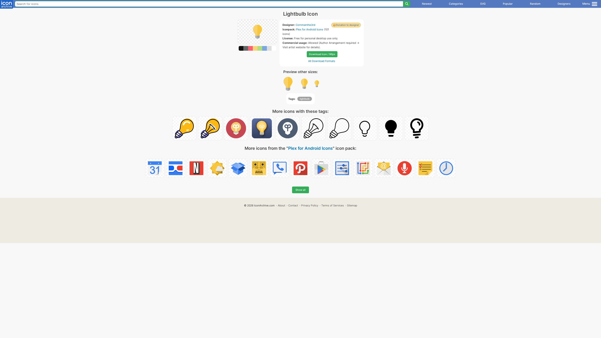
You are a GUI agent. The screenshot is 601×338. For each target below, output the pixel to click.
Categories (456, 3)
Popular (508, 3)
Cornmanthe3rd (305, 24)
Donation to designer (347, 24)
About (281, 205)
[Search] (406, 4)
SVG (483, 3)
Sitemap (352, 205)
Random (535, 3)
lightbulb (305, 98)
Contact (293, 205)
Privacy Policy (309, 205)
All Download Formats (321, 61)
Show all (300, 189)
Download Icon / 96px (322, 54)
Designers (564, 3)
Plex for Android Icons (309, 29)
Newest (427, 3)
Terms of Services (332, 205)
